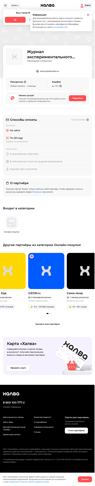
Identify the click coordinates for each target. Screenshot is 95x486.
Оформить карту (18, 368)
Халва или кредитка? (42, 417)
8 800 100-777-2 (14, 402)
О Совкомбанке (40, 422)
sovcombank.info (60, 27)
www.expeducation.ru (49, 71)
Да (15, 20)
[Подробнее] (25, 81)
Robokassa (37, 192)
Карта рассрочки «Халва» (13, 417)
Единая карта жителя (11, 435)
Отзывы (37, 432)
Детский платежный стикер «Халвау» (14, 428)
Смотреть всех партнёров (47, 324)
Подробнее (77, 98)
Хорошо (85, 479)
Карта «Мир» (8, 422)
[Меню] (5, 5)
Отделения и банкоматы (44, 427)
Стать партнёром (76, 430)
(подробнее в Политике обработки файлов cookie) (29, 482)
